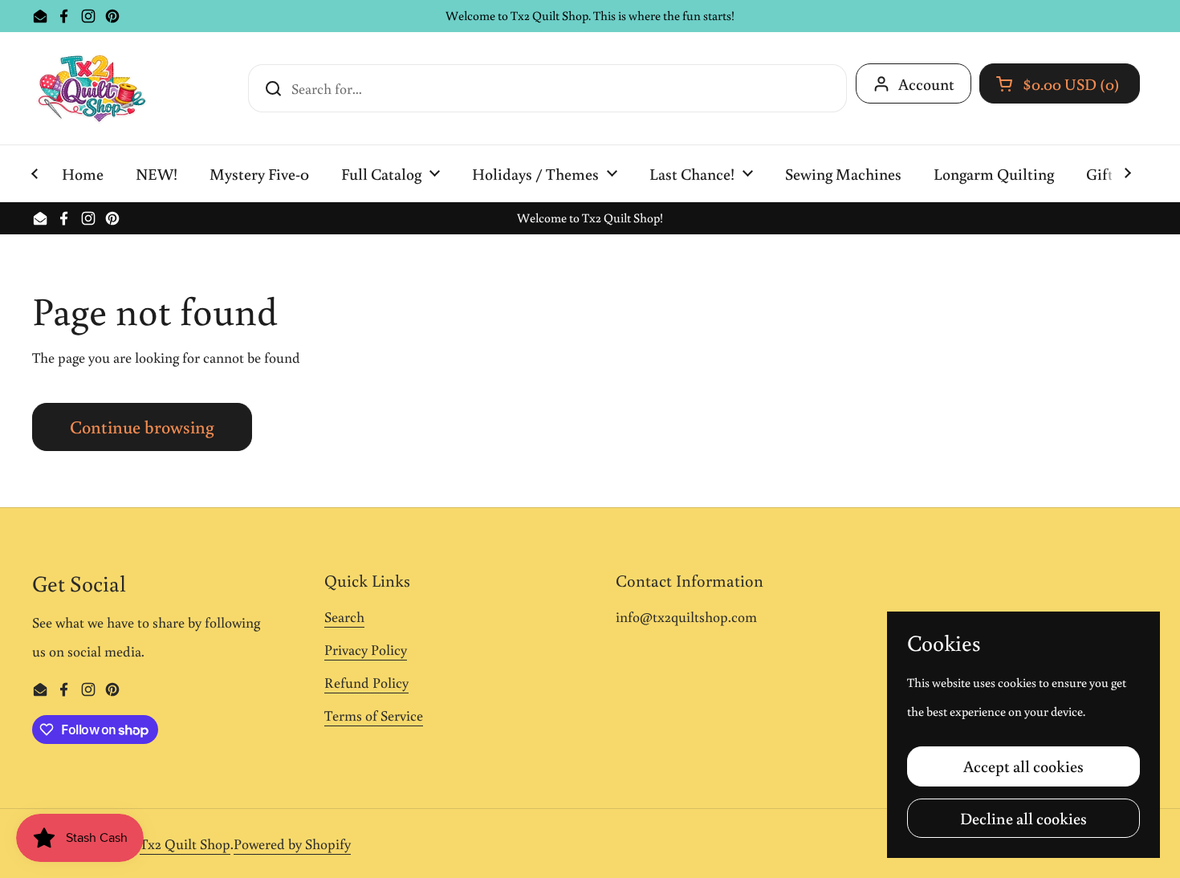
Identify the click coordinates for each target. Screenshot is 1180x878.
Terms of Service (373, 715)
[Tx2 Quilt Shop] (91, 88)
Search (344, 616)
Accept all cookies (1023, 765)
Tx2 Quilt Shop (185, 843)
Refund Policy (366, 682)
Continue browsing (142, 426)
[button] (1059, 83)
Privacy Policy (365, 649)
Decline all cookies (1023, 817)
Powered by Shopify (292, 843)
